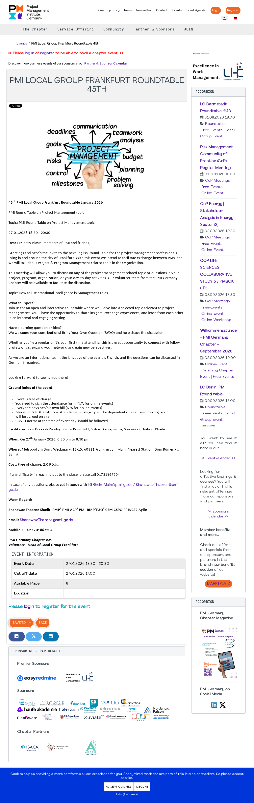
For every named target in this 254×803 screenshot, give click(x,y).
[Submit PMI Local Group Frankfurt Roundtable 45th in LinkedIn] (51, 636)
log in (29, 53)
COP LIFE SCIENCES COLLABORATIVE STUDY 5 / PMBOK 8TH (217, 274)
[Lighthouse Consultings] (218, 70)
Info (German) (127, 794)
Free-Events (212, 130)
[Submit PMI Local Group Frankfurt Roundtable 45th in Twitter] (34, 636)
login (29, 607)
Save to (19, 623)
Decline (142, 786)
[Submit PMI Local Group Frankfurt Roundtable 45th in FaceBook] (17, 636)
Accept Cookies (119, 786)
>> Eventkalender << (218, 458)
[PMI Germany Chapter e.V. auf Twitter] (222, 704)
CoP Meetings (217, 180)
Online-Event (212, 193)
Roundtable (215, 124)
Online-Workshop (216, 320)
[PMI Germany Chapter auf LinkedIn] (214, 704)
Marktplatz (218, 584)
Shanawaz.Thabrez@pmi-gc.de (46, 520)
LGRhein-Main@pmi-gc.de (110, 485)
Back (42, 623)
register (47, 53)
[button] (96, 651)
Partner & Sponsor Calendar (105, 63)
